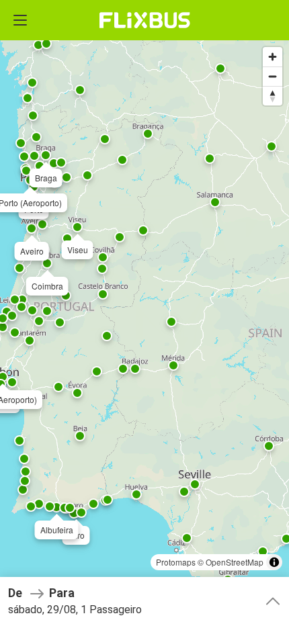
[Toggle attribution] (274, 562)
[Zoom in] (272, 56)
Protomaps (176, 562)
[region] (144, 313)
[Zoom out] (272, 76)
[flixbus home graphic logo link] (144, 20)
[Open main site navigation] (20, 20)
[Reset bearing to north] (272, 95)
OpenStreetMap (234, 562)
